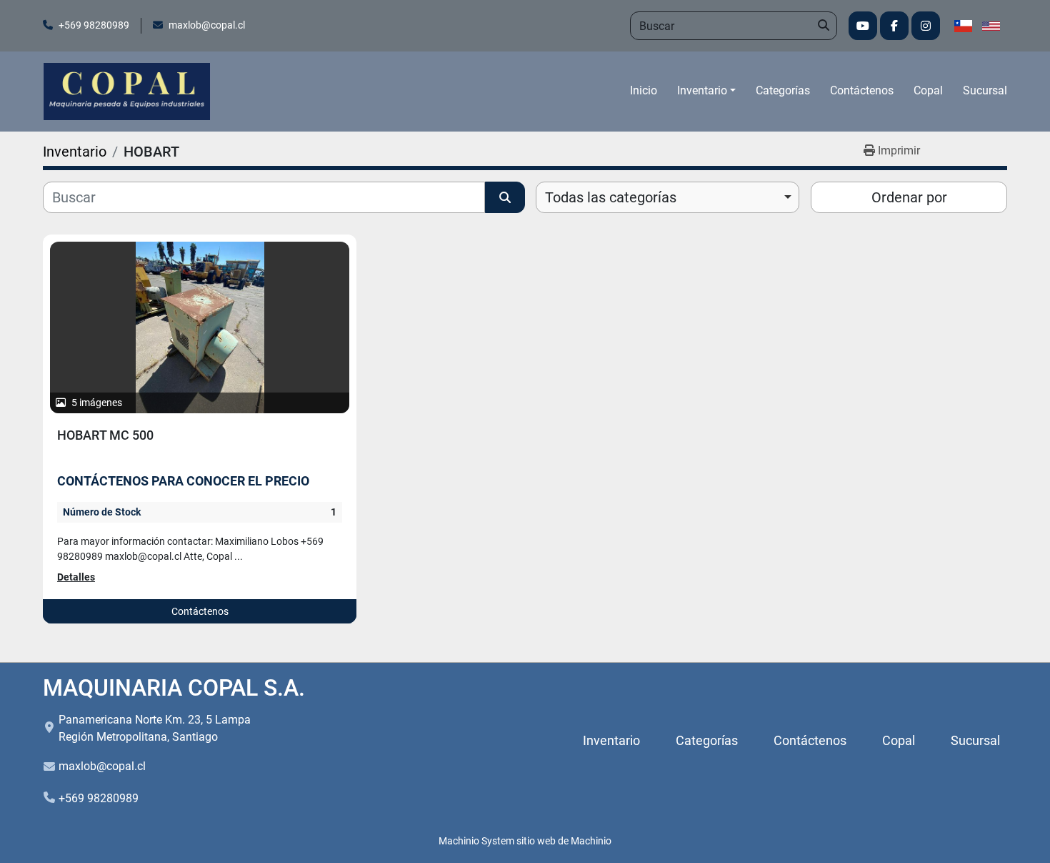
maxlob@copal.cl (207, 25)
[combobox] (667, 197)
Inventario (702, 90)
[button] (706, 90)
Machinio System (476, 841)
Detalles (76, 577)
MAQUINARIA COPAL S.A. (174, 687)
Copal (928, 90)
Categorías (783, 90)
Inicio (643, 90)
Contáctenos (862, 90)
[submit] (823, 25)
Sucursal (985, 90)
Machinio (591, 841)
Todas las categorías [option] (610, 197)
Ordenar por (909, 197)
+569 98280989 (94, 25)
